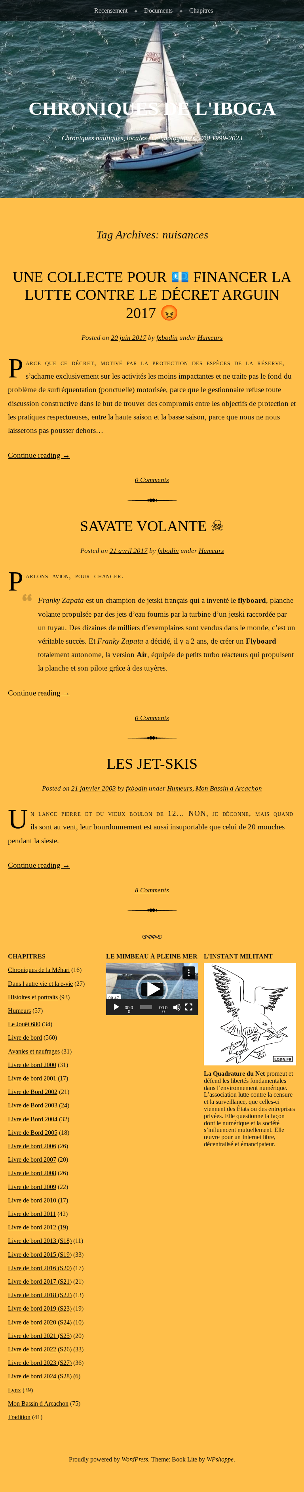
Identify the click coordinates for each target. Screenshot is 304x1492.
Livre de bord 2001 (32, 1078)
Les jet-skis (152, 763)
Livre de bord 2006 (32, 1146)
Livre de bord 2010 (32, 1200)
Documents (158, 10)
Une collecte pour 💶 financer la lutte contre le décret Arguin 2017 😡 (152, 295)
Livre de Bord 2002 (32, 1091)
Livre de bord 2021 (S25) (40, 1335)
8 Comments (152, 890)
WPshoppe (220, 1459)
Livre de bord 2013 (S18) (40, 1240)
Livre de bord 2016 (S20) (40, 1268)
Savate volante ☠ (152, 526)
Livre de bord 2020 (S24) (40, 1322)
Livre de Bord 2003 (32, 1105)
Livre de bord (25, 1037)
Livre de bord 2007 (32, 1159)
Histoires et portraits (33, 997)
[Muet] (177, 1007)
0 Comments (152, 480)
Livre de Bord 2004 (32, 1119)
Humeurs (210, 337)
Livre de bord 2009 (32, 1186)
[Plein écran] (189, 1007)
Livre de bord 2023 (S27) (40, 1362)
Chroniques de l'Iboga (152, 108)
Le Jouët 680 (24, 1024)
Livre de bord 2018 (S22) (40, 1295)
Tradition (19, 1417)
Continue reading (39, 455)
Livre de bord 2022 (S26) (40, 1349)
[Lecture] (116, 1007)
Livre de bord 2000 (32, 1064)
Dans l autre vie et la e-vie (40, 983)
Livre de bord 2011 (32, 1213)
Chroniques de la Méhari (39, 969)
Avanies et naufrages (34, 1051)
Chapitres (201, 10)
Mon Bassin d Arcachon (229, 788)
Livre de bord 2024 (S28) (40, 1376)
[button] (152, 989)
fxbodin (167, 337)
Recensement (110, 10)
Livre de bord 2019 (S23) (40, 1308)
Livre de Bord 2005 (32, 1132)
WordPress (135, 1459)
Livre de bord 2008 (32, 1173)
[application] (152, 989)
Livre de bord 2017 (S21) (40, 1281)
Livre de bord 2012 (32, 1227)
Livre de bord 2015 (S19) (40, 1254)
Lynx (14, 1390)
